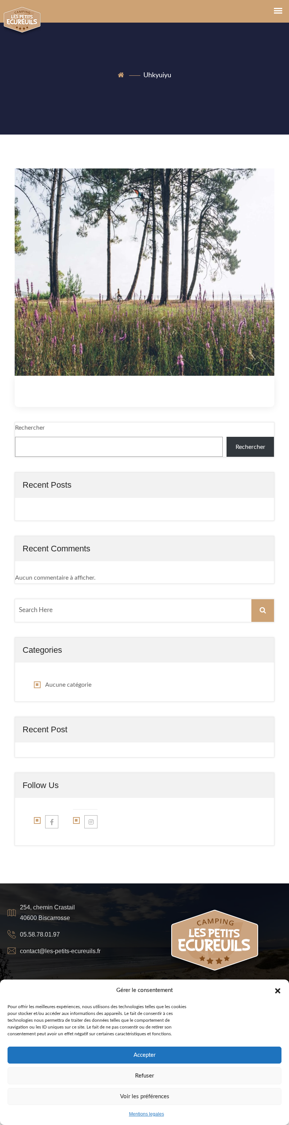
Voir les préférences (144, 1096)
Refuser (144, 1076)
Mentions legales (146, 1114)
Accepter (144, 1055)
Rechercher (30, 428)
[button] (277, 990)
